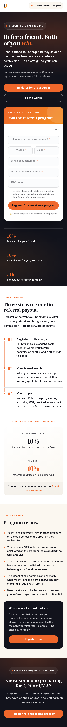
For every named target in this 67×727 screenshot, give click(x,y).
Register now (33, 639)
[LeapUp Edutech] (5, 6)
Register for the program (33, 87)
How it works (33, 97)
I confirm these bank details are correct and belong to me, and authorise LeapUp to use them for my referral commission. (34, 194)
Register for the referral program (33, 205)
